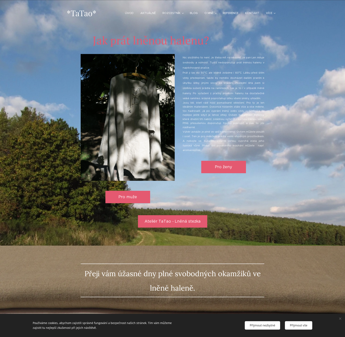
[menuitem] (129, 13)
